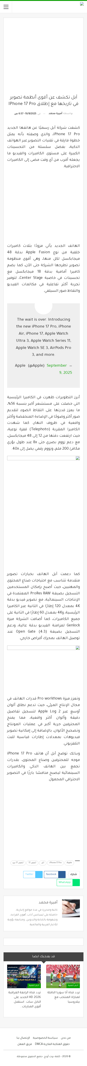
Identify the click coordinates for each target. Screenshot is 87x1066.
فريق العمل (24, 1044)
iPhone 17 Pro (55, 863)
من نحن (66, 1038)
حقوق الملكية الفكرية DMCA (52, 1044)
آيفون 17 (32, 863)
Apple (69, 863)
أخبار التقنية (73, 986)
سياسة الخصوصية (45, 1038)
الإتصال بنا (23, 1038)
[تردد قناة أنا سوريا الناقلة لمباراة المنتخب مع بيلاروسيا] (63, 976)
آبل (42, 863)
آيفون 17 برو (18, 863)
